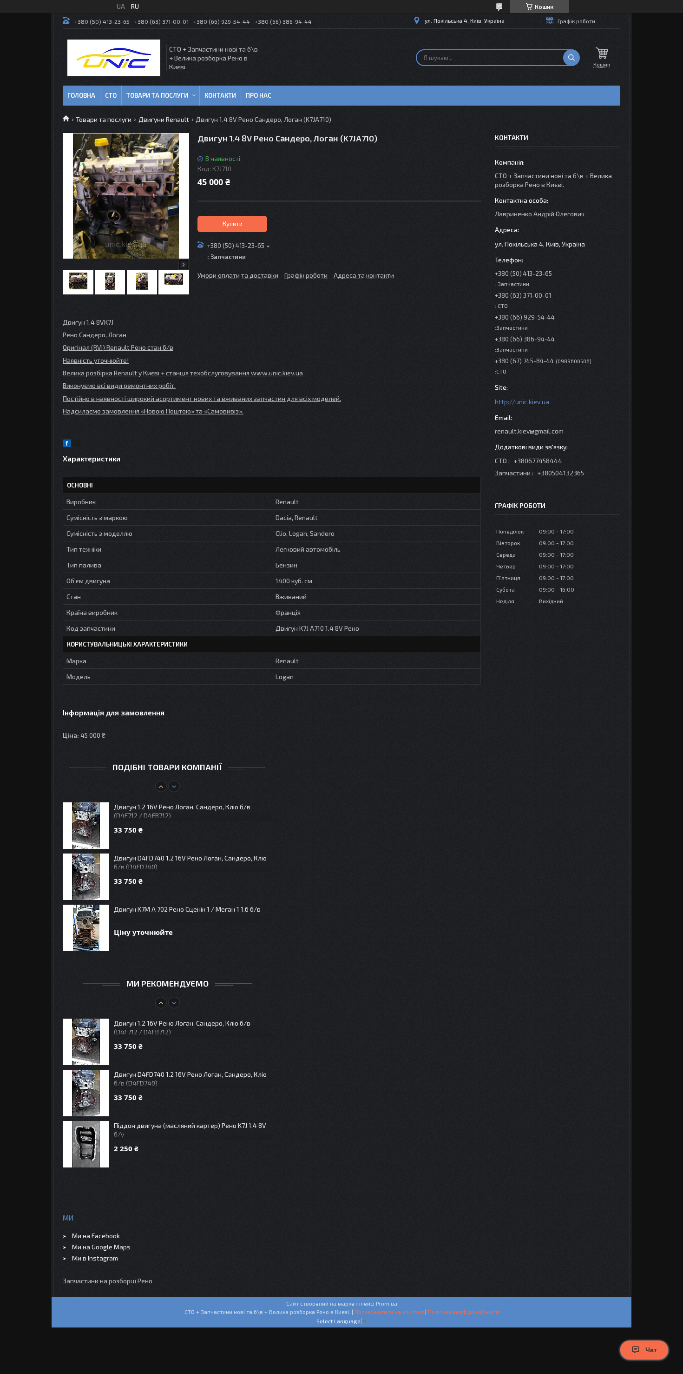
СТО (111, 95)
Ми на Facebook (96, 1236)
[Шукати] (571, 57)
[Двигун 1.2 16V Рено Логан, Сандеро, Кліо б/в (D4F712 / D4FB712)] (86, 825)
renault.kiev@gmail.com (529, 431)
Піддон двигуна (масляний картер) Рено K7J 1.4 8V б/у (190, 1129)
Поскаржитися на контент (389, 1311)
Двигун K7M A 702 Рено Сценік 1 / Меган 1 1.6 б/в (187, 909)
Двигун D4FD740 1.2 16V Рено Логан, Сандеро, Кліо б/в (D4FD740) (190, 862)
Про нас (258, 95)
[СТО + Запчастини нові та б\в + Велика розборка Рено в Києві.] (113, 58)
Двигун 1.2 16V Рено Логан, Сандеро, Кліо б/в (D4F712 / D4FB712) (182, 811)
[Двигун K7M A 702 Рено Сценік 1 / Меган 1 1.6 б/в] (86, 928)
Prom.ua (386, 1303)
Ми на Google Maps (101, 1247)
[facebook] (67, 444)
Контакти (220, 95)
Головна (81, 95)
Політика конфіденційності (463, 1311)
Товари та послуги (157, 95)
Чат (651, 1350)
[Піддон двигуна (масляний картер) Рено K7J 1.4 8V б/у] (86, 1144)
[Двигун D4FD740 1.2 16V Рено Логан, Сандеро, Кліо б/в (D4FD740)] (86, 877)
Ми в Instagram (95, 1258)
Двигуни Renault (163, 119)
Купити (233, 223)
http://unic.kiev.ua (522, 402)
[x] (76, 444)
